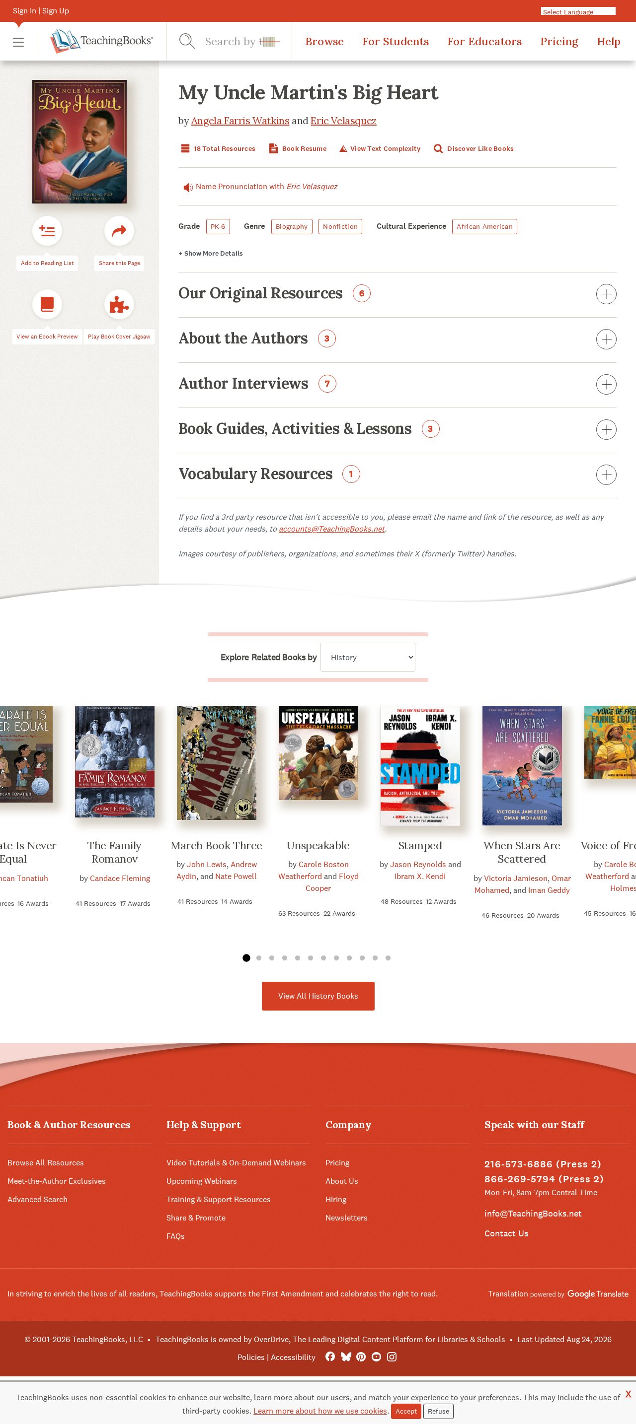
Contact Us (506, 1233)
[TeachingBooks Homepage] (95, 41)
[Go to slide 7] (323, 958)
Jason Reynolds (418, 864)
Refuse (438, 1411)
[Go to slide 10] (362, 958)
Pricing (559, 41)
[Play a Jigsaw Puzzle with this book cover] (119, 305)
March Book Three (216, 845)
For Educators (484, 41)
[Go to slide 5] (298, 958)
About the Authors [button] (254, 339)
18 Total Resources (223, 148)
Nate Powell (236, 876)
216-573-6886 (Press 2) (543, 1164)
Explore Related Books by (269, 657)
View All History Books (318, 996)
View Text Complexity (384, 148)
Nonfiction (340, 226)
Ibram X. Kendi (420, 876)
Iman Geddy (549, 890)
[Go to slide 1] (246, 958)
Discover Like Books (480, 148)
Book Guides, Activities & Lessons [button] (305, 429)
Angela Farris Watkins (240, 120)
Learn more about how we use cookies (320, 1411)
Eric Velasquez (343, 120)
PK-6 (218, 226)
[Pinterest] (361, 1357)
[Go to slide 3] (272, 958)
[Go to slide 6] (311, 958)
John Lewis (207, 864)
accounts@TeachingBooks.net (332, 529)
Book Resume (303, 148)
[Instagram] (391, 1357)
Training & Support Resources (218, 1199)
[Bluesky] (345, 1357)
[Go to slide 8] (336, 958)
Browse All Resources (45, 1162)
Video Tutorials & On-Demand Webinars (236, 1162)
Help (609, 41)
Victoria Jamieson (516, 878)
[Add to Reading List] (47, 231)
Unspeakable (318, 845)
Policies (251, 1357)
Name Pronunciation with (266, 186)
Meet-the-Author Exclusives (56, 1181)
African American (484, 226)
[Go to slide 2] (259, 958)
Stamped (420, 845)
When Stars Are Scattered (521, 852)
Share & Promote (196, 1218)
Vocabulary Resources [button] (265, 474)
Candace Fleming (120, 878)
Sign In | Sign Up (41, 10)
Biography (292, 226)
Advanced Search (37, 1199)
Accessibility (293, 1357)
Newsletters (346, 1218)
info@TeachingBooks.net (533, 1213)
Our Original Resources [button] (271, 293)
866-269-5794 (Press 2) (544, 1179)
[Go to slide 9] (349, 958)
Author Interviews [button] (254, 384)
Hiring (335, 1199)
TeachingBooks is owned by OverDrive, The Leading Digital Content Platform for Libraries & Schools (330, 1339)
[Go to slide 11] (375, 958)
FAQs (175, 1236)
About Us (341, 1181)
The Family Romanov (114, 852)
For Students (395, 41)
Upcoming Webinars (201, 1181)
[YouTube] (376, 1357)
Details (210, 253)
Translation (509, 1293)
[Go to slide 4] (285, 958)
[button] (18, 41)
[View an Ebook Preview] (47, 305)
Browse (324, 41)
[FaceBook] (330, 1357)
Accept (406, 1411)
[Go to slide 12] (388, 958)
